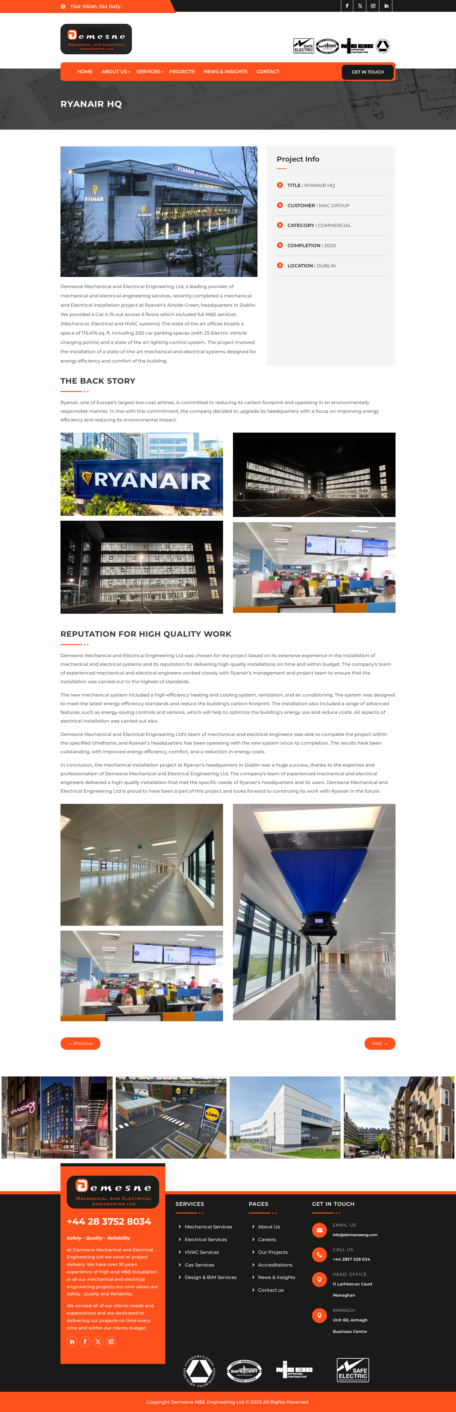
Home (84, 71)
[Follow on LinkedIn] (387, 6)
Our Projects (273, 1252)
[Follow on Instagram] (374, 6)
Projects (181, 71)
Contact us (271, 1290)
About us (114, 71)
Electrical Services (206, 1239)
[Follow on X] (361, 6)
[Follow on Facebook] (347, 6)
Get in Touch (368, 72)
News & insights (276, 1277)
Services (148, 71)
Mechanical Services (208, 1227)
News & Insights (225, 71)
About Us (269, 1227)
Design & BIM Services (211, 1277)
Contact (268, 71)
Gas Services (199, 1265)
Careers (267, 1239)
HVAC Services (202, 1252)
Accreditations (275, 1265)
